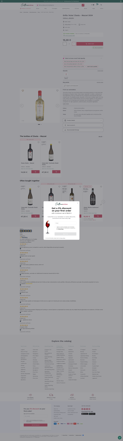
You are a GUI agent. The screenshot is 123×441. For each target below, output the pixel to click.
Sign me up (65, 233)
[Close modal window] (77, 203)
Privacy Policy (62, 238)
